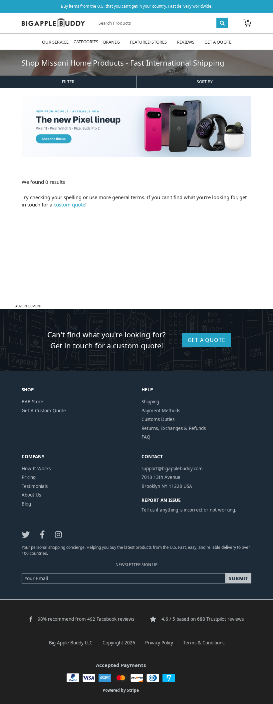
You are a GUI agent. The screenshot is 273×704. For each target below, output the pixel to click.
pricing (29, 477)
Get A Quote (217, 42)
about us (31, 495)
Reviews (185, 42)
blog (26, 504)
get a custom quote (44, 411)
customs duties (157, 419)
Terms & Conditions (203, 643)
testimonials (35, 486)
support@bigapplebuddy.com (172, 469)
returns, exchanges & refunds (173, 428)
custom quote (69, 204)
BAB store (32, 402)
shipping (150, 402)
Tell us (147, 510)
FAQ (145, 437)
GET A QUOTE (206, 340)
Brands (111, 42)
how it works (36, 469)
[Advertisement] (136, 255)
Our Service (55, 42)
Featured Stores (148, 42)
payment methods (160, 411)
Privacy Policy (159, 643)
